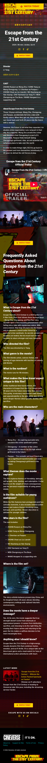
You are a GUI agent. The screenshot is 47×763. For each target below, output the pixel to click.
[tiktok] (28, 49)
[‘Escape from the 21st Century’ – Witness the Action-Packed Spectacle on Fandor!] (11, 675)
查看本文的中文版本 (23, 25)
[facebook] (23, 49)
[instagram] (19, 49)
